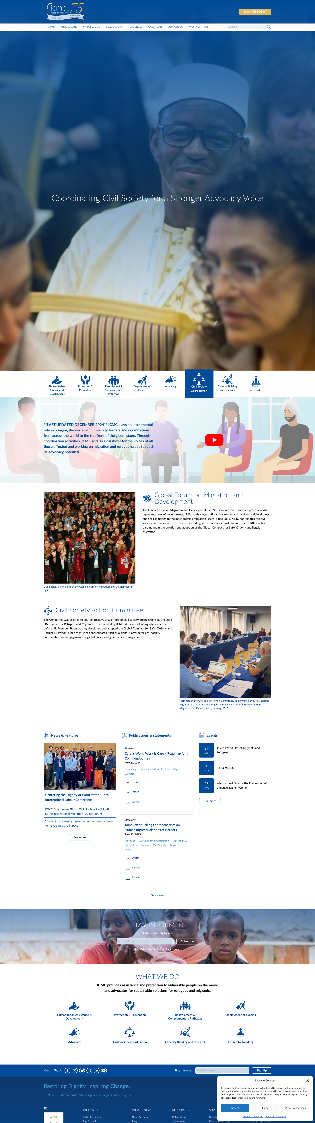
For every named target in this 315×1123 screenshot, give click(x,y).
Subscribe (187, 941)
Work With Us (199, 27)
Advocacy (130, 769)
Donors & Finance (219, 1121)
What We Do (91, 27)
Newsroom (114, 27)
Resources (135, 27)
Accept (235, 1108)
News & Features (141, 1117)
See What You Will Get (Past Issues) (157, 949)
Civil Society (159, 845)
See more (79, 837)
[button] (308, 1081)
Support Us (175, 27)
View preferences (295, 1108)
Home (51, 27)
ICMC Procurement (260, 1121)
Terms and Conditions (252, 1116)
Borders (145, 845)
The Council (89, 1121)
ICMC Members (92, 1117)
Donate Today (217, 1117)
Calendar (155, 27)
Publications (179, 1117)
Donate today (255, 11)
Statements (178, 1121)
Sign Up (262, 1070)
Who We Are (68, 27)
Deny (265, 1108)
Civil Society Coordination (154, 769)
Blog (134, 1121)
